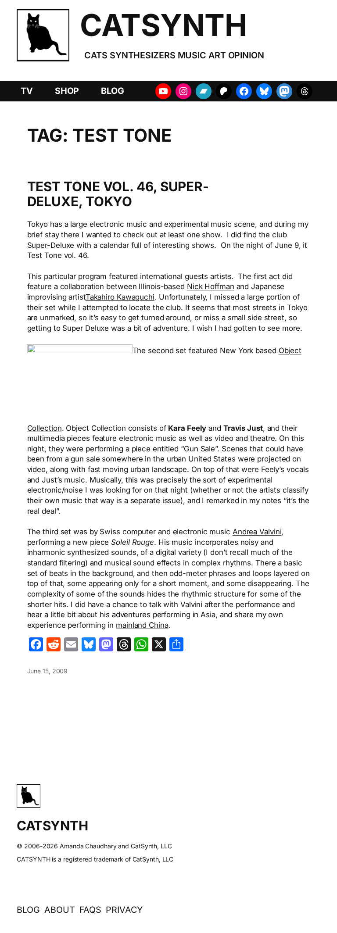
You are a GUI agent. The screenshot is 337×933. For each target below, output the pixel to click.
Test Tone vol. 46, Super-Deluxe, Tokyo (118, 194)
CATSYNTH (163, 25)
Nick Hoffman (210, 286)
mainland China (142, 625)
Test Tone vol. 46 (57, 255)
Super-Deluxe (51, 245)
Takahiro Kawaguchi (120, 297)
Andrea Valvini (257, 531)
